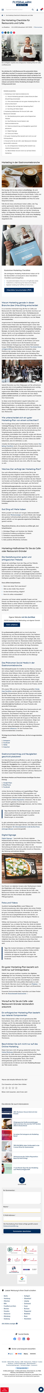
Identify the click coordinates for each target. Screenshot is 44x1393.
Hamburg (7, 1298)
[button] (41, 1389)
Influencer (13, 728)
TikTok (5, 745)
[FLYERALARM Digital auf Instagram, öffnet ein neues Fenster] (20, 1341)
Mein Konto (37, 10)
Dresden (6, 1311)
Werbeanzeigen (16, 515)
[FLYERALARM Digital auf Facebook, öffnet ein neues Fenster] (15, 1341)
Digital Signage (7, 838)
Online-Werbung (7, 1052)
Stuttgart (27, 1296)
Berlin (6, 1296)
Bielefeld (27, 1314)
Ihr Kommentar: (9, 1190)
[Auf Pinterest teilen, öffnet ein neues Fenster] (14, 33)
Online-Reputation (18, 800)
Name (6, 1207)
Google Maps (7, 783)
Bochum (26, 1308)
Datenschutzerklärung (10, 1226)
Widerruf (34, 1362)
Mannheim (27, 1319)
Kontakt (4, 1362)
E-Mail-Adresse (9, 1215)
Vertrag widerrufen (22, 1368)
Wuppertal (27, 1311)
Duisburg (7, 1319)
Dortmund (27, 1303)
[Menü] (3, 9)
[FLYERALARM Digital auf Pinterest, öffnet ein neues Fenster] (29, 1341)
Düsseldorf (27, 1298)
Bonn (25, 1316)
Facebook (6, 743)
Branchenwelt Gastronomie (17, 993)
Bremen (6, 1308)
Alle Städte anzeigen (9, 1323)
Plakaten (35, 984)
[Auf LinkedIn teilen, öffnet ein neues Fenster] (11, 33)
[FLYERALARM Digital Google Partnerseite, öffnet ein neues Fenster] (22, 1279)
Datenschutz (27, 1362)
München (7, 1301)
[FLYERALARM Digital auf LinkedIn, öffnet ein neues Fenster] (24, 1341)
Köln (5, 1303)
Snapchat (6, 747)
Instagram (6, 740)
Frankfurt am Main (10, 1306)
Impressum (34, 1365)
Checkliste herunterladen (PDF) (19, 290)
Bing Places (7, 785)
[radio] (3, 1088)
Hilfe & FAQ (10, 1362)
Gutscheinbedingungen (12, 1365)
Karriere (17, 1362)
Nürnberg (7, 1316)
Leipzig (26, 1301)
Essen (26, 1306)
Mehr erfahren (12, 625)
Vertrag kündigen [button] (25, 1365)
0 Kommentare (38, 27)
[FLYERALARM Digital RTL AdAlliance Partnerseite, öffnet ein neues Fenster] (30, 1269)
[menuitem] (3, 9)
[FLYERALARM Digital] (22, 4)
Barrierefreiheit (31, 1363)
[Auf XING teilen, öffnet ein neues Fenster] (8, 33)
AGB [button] (22, 1362)
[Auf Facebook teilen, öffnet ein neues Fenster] (3, 33)
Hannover (7, 1314)
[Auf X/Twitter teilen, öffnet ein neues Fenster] (5, 33)
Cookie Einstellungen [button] (20, 1363)
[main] (22, 699)
